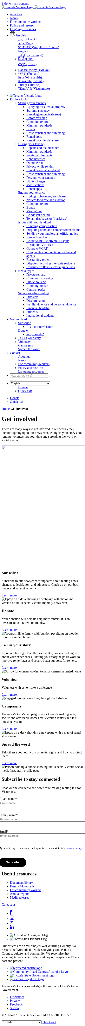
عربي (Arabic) (27, 39)
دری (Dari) (25, 43)
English (23, 51)
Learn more (9, 595)
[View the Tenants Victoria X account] (12, 923)
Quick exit (49, 1022)
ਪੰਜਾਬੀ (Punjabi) (28, 73)
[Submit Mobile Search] (11, 380)
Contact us (8, 904)
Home (6, 408)
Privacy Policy (74, 848)
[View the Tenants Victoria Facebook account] (11, 913)
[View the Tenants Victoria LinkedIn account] (12, 928)
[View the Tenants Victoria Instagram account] (12, 918)
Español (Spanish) (30, 77)
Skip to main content (15, 3)
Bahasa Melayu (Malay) (34, 70)
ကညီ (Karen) (27, 64)
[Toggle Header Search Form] (15, 380)
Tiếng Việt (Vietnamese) (34, 88)
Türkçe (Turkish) (29, 85)
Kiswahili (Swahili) (31, 81)
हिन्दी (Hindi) (26, 59)
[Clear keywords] (50, 376)
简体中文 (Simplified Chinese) (38, 47)
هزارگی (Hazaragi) (30, 55)
